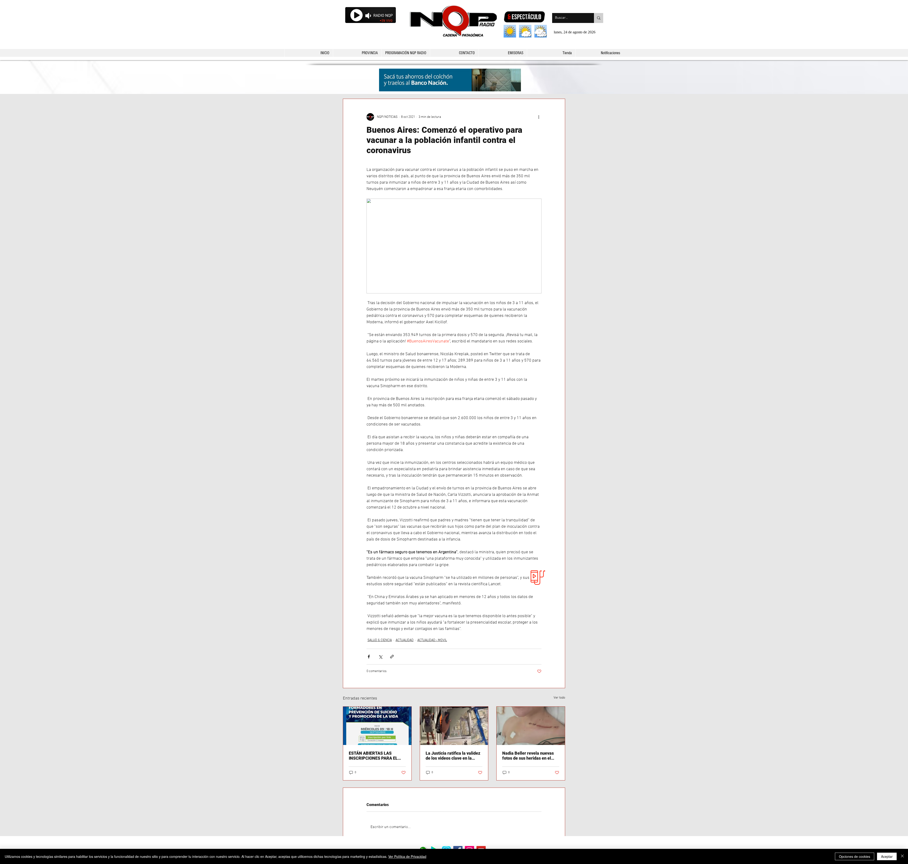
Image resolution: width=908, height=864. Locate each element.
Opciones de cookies (854, 856)
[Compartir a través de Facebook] (369, 656)
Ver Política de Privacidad (407, 856)
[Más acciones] (538, 117)
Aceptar (887, 856)
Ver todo (559, 698)
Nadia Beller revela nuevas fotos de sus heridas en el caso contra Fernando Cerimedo (528, 756)
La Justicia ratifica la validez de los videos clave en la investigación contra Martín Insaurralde (453, 756)
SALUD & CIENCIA (379, 640)
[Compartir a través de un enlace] (392, 656)
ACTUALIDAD (405, 640)
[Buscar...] (598, 18)
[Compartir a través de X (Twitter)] (380, 656)
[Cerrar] (902, 856)
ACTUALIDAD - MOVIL (432, 640)
